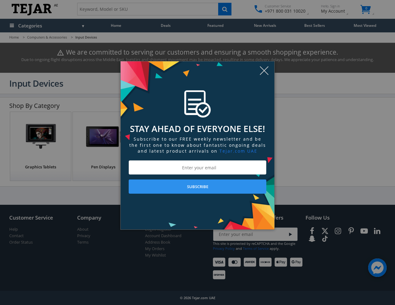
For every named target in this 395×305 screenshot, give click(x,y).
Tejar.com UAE (238, 151)
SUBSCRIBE (197, 186)
